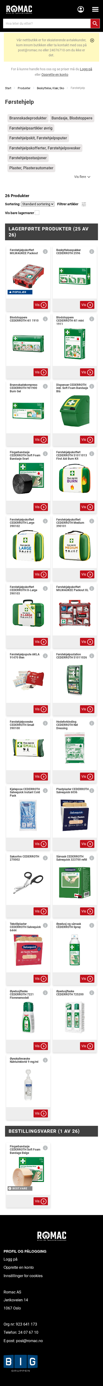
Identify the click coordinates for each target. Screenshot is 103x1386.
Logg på (10, 1259)
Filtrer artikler (68, 204)
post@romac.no (29, 1340)
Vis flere (80, 176)
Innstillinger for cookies (23, 1275)
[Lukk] (92, 40)
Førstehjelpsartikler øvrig (30, 128)
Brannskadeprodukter (28, 118)
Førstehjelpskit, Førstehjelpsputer (38, 138)
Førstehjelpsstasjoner (28, 158)
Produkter (24, 88)
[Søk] (95, 23)
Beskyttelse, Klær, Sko (50, 88)
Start (8, 88)
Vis (37, 305)
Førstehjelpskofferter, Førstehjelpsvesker (44, 148)
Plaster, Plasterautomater (31, 168)
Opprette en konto (19, 1267)
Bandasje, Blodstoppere (72, 118)
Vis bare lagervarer (20, 213)
